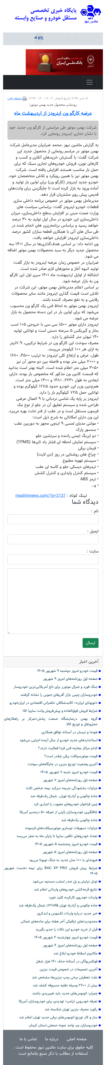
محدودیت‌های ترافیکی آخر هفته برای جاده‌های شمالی (59, 921)
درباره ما (51, 1039)
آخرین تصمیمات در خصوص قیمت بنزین (69, 969)
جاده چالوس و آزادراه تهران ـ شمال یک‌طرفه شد (64, 796)
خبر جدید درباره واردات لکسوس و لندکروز (67, 914)
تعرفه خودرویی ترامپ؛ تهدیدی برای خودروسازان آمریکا (58, 1001)
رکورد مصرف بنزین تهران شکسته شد (71, 1009)
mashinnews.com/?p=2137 (40, 495)
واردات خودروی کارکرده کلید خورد (73, 898)
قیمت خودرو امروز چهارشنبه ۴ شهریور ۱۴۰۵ (66, 937)
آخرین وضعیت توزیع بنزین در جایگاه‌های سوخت (63, 764)
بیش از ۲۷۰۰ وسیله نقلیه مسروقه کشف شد (65, 985)
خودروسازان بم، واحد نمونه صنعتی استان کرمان (63, 1025)
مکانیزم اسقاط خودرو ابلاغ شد (76, 953)
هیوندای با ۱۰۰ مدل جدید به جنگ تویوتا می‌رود (63, 860)
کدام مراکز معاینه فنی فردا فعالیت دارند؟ (68, 748)
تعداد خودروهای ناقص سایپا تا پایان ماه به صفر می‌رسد (57, 836)
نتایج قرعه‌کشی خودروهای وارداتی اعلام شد (66, 890)
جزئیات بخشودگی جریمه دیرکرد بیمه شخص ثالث (62, 788)
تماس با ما (28, 1039)
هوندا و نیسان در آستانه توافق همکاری (69, 732)
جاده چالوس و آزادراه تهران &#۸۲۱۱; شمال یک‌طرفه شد (58, 906)
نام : (87, 511)
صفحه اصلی (77, 1039)
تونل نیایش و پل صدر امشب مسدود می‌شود (65, 882)
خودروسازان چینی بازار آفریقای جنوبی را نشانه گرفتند (59, 695)
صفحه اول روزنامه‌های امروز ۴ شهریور (70, 945)
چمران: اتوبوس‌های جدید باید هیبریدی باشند (65, 993)
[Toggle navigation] (89, 82)
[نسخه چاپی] (24, 98)
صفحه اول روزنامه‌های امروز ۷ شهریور (70, 780)
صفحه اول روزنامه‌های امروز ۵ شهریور (70, 852)
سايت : (87, 551)
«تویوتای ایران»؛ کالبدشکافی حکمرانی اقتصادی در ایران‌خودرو (54, 703)
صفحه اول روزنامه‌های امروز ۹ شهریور (70, 679)
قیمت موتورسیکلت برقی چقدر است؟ (71, 756)
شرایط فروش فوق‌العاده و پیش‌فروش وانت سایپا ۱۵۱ (60, 711)
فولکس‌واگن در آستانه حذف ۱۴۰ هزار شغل (67, 961)
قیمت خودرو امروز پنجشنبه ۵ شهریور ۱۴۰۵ (66, 844)
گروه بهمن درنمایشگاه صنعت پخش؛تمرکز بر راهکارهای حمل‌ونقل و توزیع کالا (51, 721)
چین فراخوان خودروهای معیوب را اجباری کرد (66, 804)
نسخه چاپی (14, 98)
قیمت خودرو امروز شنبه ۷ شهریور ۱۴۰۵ (69, 772)
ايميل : (87, 531)
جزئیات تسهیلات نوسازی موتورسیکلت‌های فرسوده (61, 828)
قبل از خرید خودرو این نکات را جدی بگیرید (67, 929)
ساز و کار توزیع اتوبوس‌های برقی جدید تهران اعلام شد (58, 1017)
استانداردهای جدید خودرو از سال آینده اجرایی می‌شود (59, 740)
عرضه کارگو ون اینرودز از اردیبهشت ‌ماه (53, 113)
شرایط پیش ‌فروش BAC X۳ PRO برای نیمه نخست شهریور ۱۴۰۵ (51, 871)
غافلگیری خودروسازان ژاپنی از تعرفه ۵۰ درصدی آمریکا (59, 812)
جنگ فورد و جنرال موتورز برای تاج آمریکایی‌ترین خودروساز (56, 687)
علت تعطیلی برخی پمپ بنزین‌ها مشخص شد (65, 977)
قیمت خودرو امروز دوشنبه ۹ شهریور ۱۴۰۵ (67, 671)
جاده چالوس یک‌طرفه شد (79, 820)
